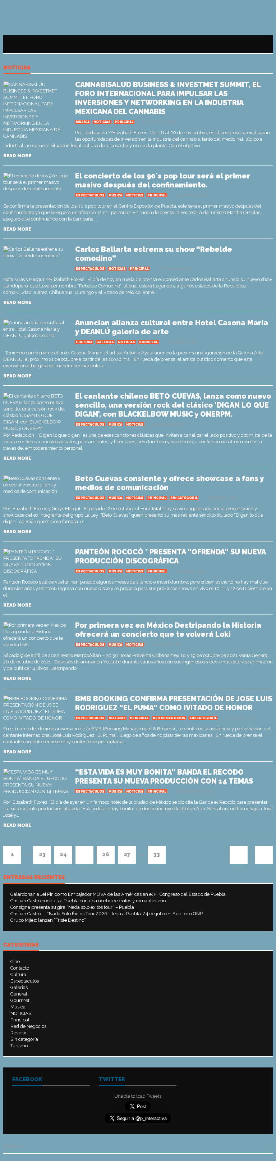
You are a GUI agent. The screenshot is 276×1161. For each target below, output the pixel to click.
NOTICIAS (17, 68)
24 (63, 854)
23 (42, 854)
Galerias (105, 342)
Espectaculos (90, 195)
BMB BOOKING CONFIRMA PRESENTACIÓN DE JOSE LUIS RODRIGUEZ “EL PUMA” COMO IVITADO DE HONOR (173, 703)
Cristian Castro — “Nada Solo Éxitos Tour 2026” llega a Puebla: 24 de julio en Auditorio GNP (106, 913)
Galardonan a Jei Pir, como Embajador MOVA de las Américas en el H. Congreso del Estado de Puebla (118, 894)
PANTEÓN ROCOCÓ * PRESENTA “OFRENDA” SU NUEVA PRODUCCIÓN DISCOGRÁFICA (170, 556)
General (18, 994)
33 (156, 854)
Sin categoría (184, 498)
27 (127, 854)
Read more (17, 155)
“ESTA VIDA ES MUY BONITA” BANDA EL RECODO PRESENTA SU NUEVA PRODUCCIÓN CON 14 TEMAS (164, 776)
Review (18, 1032)
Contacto (19, 968)
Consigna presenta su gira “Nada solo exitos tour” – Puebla (72, 907)
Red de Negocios (169, 718)
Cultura (84, 342)
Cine (15, 961)
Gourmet (19, 1000)
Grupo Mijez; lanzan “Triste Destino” (48, 920)
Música (82, 122)
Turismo (19, 1045)
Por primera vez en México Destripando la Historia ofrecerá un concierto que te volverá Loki (168, 630)
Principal (124, 122)
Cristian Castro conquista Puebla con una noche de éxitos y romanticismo (88, 900)
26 (105, 854)
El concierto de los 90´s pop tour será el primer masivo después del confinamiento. (162, 180)
